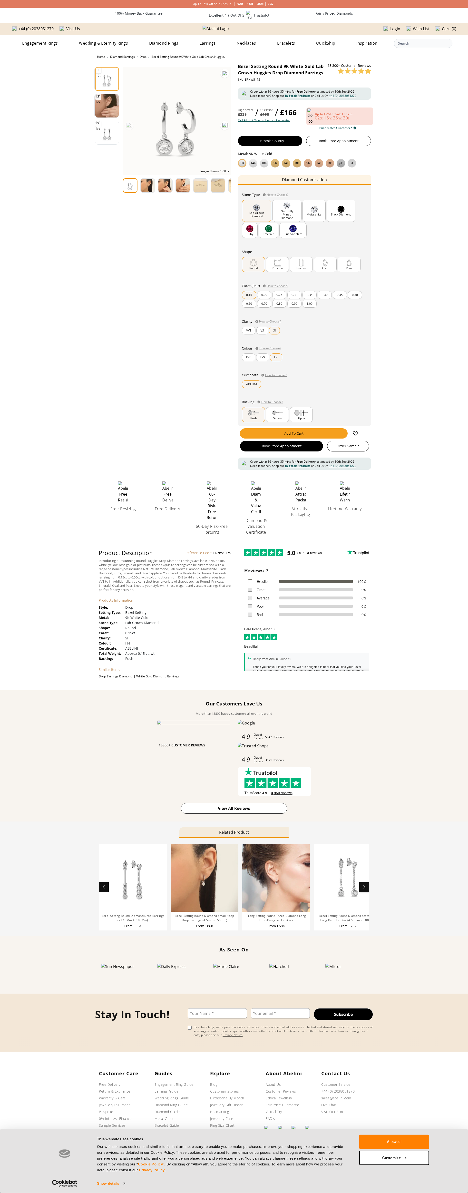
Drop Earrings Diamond (116, 676)
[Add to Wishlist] (355, 433)
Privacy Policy (152, 1170)
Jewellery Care (221, 1118)
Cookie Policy (150, 1164)
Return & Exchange (114, 1091)
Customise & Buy (270, 140)
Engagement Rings (40, 43)
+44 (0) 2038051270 (342, 96)
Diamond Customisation (304, 179)
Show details (108, 1183)
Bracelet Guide (167, 1125)
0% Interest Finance (115, 1118)
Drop (143, 57)
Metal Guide (165, 1118)
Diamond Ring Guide (171, 1105)
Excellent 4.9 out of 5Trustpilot (239, 15)
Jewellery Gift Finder (226, 1105)
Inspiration (366, 43)
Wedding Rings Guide (172, 1098)
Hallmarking (219, 1111)
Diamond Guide (167, 1111)
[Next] (224, 125)
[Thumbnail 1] (107, 79)
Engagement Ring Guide (174, 1084)
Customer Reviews (281, 1091)
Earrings (208, 43)
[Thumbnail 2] (107, 106)
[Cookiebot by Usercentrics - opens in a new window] (64, 1183)
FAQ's (270, 1118)
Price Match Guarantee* (335, 128)
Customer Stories (224, 1091)
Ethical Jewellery (279, 1098)
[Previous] (129, 125)
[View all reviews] (354, 71)
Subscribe (343, 1014)
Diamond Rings (163, 43)
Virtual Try (274, 1111)
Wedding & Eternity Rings (103, 43)
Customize (391, 1157)
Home (101, 57)
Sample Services (112, 1125)
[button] (304, 162)
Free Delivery (109, 1084)
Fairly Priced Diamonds (334, 13)
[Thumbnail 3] (107, 133)
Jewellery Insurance (115, 1105)
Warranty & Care (112, 1098)
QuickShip (325, 43)
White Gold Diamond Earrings (157, 676)
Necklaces (246, 43)
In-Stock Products (297, 96)
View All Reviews (234, 808)
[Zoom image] (224, 73)
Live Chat (328, 1105)
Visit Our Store (333, 1111)
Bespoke (106, 1111)
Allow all (394, 1142)
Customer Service (335, 1084)
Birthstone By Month (227, 1098)
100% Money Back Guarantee (139, 13)
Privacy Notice (233, 1035)
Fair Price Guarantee (282, 1105)
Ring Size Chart (222, 1125)
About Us (273, 1084)
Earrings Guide (166, 1091)
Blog (213, 1084)
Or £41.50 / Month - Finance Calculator (264, 120)
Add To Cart (293, 433)
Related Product (234, 832)
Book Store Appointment (339, 140)
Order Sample (348, 446)
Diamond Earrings (122, 57)
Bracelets (286, 43)
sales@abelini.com (336, 1098)
